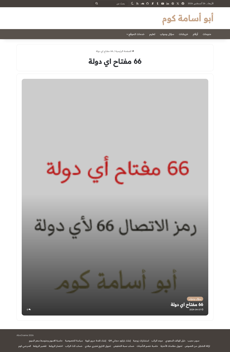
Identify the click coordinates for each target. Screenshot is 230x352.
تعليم (152, 34)
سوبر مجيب (193, 340)
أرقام (195, 34)
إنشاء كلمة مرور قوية (95, 340)
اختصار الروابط (56, 346)
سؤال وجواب (167, 34)
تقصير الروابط (39, 346)
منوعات (207, 34)
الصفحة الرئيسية (123, 51)
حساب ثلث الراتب (74, 346)
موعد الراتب (157, 340)
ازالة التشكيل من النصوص (197, 346)
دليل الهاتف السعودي (175, 340)
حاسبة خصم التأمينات (147, 346)
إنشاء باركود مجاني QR (119, 340)
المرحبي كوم (24, 346)
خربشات (183, 34)
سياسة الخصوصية (74, 340)
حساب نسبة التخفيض (123, 346)
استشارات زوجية (141, 340)
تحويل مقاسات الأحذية (171, 346)
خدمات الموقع (136, 34)
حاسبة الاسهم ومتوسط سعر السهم (46, 340)
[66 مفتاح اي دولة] (115, 222)
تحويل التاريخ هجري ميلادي (98, 346)
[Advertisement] (115, 104)
